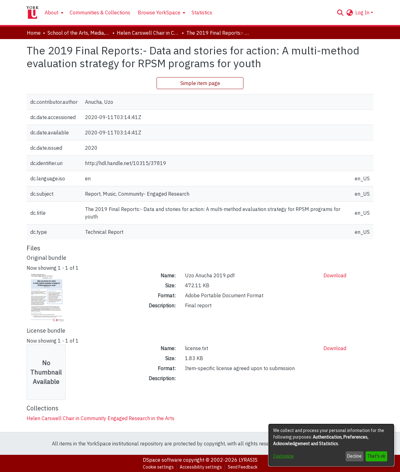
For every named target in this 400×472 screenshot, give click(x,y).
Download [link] (334, 275)
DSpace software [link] (162, 460)
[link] (100, 418)
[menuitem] (53, 12)
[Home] (32, 12)
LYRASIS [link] (248, 460)
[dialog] (331, 445)
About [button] (51, 12)
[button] (340, 12)
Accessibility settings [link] (201, 467)
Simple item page (200, 83)
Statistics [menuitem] (202, 12)
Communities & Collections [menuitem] (100, 12)
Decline (354, 456)
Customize (283, 456)
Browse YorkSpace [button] (159, 12)
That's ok (376, 456)
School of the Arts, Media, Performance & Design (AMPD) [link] (79, 33)
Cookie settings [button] (158, 467)
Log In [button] (363, 12)
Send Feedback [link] (243, 467)
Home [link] (34, 33)
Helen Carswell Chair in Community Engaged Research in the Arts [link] (148, 33)
